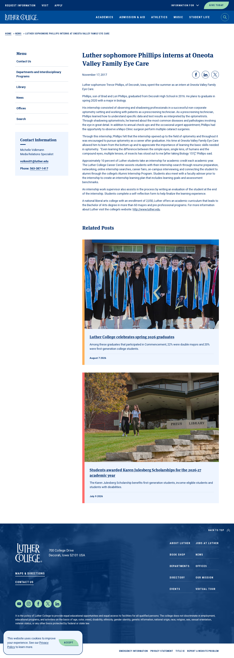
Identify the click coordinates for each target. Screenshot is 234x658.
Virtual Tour (206, 589)
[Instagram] (28, 604)
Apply (59, 5)
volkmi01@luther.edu (34, 161)
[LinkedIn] (57, 604)
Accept (68, 642)
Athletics (159, 17)
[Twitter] (48, 604)
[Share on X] (215, 74)
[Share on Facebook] (196, 74)
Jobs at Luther (207, 543)
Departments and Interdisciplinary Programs (38, 74)
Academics (104, 17)
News (18, 33)
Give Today (216, 5)
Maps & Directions (30, 573)
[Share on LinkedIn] (205, 74)
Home (8, 33)
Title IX (180, 651)
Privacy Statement (161, 651)
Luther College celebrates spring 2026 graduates (132, 336)
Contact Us (23, 61)
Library (21, 87)
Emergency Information (133, 651)
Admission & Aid (132, 17)
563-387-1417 (39, 168)
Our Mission (204, 577)
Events (175, 589)
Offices (21, 108)
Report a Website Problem (203, 651)
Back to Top (216, 530)
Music (178, 17)
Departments (180, 566)
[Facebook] (38, 604)
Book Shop (177, 554)
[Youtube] (19, 604)
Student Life (199, 17)
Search (21, 119)
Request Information (20, 5)
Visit (45, 5)
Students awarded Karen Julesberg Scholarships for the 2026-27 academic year (145, 472)
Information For (182, 5)
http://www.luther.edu (146, 209)
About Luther (180, 543)
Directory (177, 577)
